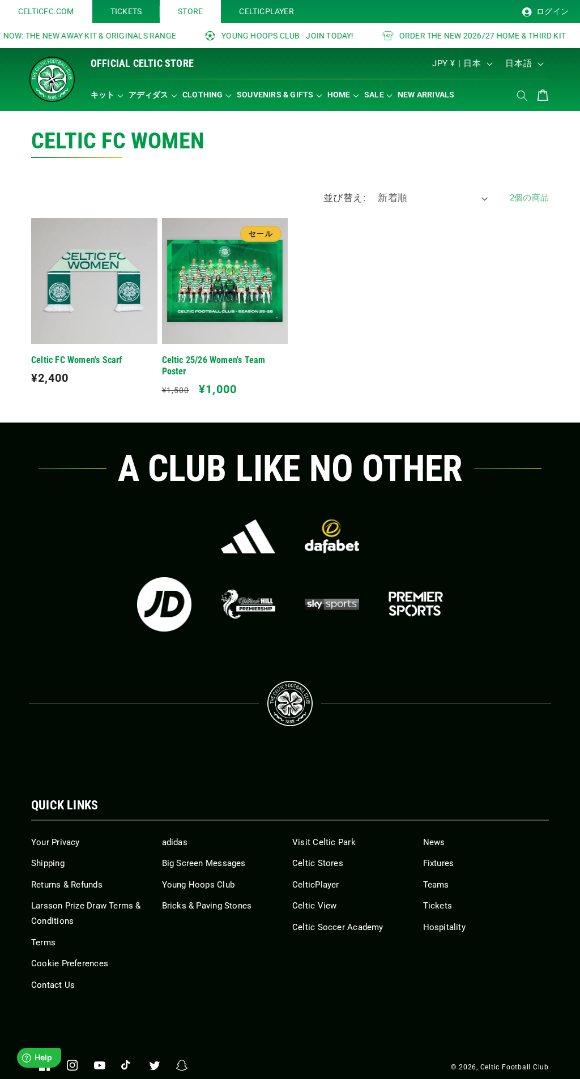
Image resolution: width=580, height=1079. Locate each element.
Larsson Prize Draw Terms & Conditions (86, 913)
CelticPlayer (315, 885)
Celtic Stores (317, 863)
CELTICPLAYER (266, 11)
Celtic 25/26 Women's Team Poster (214, 366)
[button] (110, 95)
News (434, 842)
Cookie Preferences (69, 963)
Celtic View (314, 906)
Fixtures (438, 863)
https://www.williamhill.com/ (248, 604)
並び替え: (344, 198)
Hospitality (444, 927)
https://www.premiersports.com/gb (416, 604)
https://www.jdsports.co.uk (164, 604)
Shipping (48, 863)
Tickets (438, 906)
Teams (436, 885)
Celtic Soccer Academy (337, 927)
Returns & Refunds (67, 885)
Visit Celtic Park (324, 842)
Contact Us (53, 985)
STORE (190, 11)
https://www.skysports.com (332, 604)
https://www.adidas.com (248, 536)
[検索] (522, 95)
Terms (43, 942)
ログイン (552, 11)
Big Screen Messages (204, 863)
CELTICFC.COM (46, 11)
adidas (174, 842)
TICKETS (126, 11)
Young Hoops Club (198, 885)
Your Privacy (55, 842)
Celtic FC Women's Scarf (76, 360)
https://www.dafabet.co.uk (332, 536)
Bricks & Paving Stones (207, 906)
